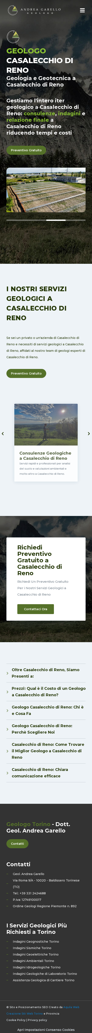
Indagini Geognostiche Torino (36, 942)
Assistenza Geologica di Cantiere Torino (43, 980)
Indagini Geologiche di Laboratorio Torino (45, 974)
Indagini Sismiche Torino (32, 948)
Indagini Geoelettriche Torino (36, 954)
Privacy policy (37, 1020)
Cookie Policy (16, 1020)
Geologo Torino (28, 824)
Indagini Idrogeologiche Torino (37, 967)
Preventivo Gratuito (26, 150)
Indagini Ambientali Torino (33, 961)
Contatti (17, 844)
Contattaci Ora (35, 609)
